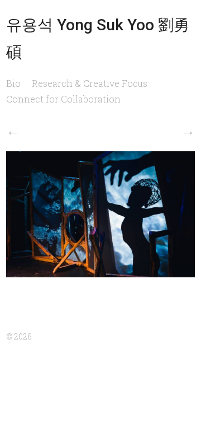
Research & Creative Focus (89, 83)
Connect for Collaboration (63, 99)
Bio (13, 83)
